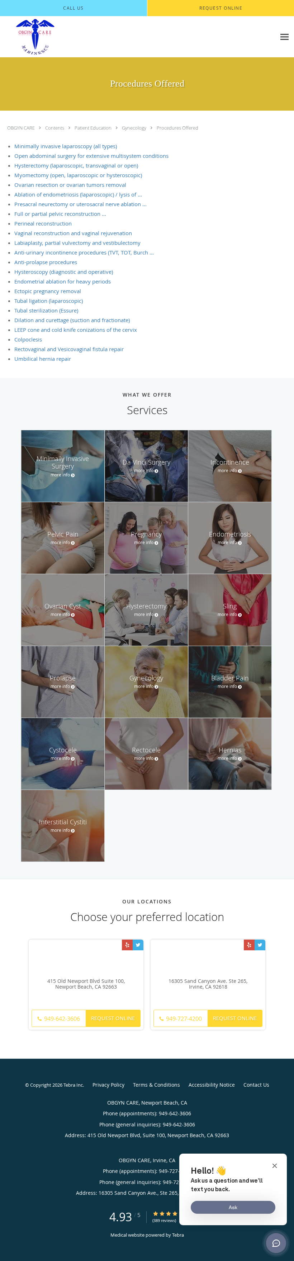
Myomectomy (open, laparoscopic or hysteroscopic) (78, 175)
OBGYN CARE (21, 128)
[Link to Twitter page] (138, 945)
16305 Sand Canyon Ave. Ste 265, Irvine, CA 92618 (208, 984)
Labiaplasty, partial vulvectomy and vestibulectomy (77, 242)
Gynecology (134, 128)
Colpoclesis (28, 339)
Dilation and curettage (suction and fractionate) (72, 320)
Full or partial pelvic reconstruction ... (60, 213)
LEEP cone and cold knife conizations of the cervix (75, 329)
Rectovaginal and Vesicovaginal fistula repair (69, 349)
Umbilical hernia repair (42, 358)
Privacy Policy (108, 1084)
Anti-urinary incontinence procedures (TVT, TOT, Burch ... (84, 252)
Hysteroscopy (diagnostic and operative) (63, 271)
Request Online (113, 1018)
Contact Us (256, 1084)
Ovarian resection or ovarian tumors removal (70, 184)
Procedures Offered (177, 128)
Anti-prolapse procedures (45, 262)
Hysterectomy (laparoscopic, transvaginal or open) (76, 165)
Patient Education (94, 128)
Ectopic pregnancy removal (47, 291)
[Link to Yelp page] (127, 945)
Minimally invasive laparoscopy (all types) (65, 146)
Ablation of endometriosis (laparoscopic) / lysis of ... (78, 194)
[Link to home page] (69, 36)
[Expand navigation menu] (284, 37)
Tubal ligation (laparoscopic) (48, 300)
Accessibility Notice (212, 1084)
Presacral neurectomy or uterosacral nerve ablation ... (80, 204)
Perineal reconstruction (43, 223)
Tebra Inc (73, 1085)
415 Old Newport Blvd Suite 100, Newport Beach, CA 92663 (86, 984)
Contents (55, 128)
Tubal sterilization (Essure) (46, 310)
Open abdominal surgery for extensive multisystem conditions (91, 155)
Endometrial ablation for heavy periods (62, 281)
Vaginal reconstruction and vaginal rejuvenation (73, 233)
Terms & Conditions (156, 1084)
